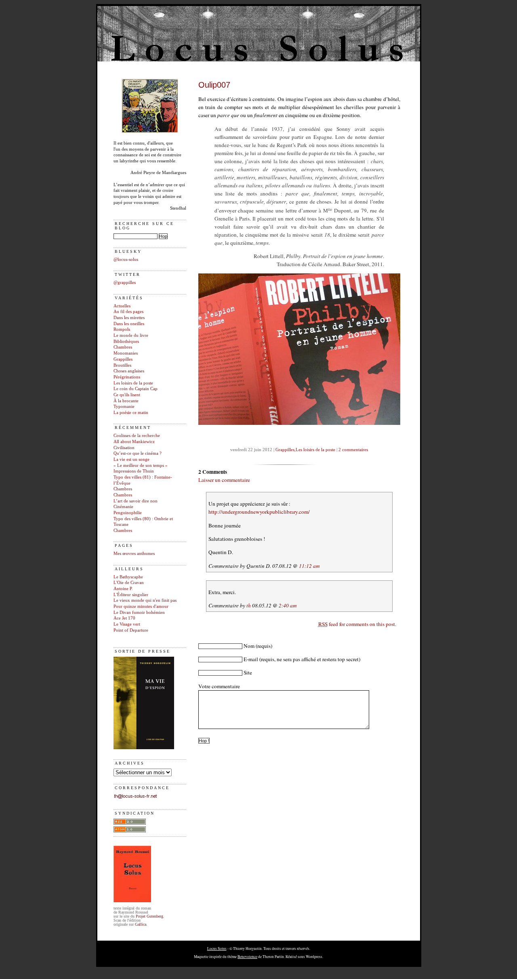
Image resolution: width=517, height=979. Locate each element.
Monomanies (125, 353)
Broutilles (122, 365)
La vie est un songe (131, 459)
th (248, 605)
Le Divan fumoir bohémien (139, 612)
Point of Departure (130, 630)
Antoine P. (123, 588)
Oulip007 (214, 84)
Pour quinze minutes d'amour (140, 606)
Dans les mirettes (129, 317)
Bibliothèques (126, 341)
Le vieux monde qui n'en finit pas (145, 600)
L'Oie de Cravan (128, 582)
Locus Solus (217, 948)
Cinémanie (123, 506)
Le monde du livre (130, 335)
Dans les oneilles (128, 323)
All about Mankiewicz (134, 441)
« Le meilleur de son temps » (140, 465)
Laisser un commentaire (224, 479)
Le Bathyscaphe (128, 577)
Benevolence (247, 956)
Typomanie (124, 406)
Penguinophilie (127, 513)
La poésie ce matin (130, 412)
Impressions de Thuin (133, 471)
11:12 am (309, 565)
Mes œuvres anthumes (134, 553)
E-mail (251, 659)
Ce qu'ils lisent (126, 395)
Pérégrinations (126, 377)
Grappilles (122, 359)
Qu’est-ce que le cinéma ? (137, 453)
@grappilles (124, 282)
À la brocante (126, 401)
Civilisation (124, 447)
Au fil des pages (128, 311)
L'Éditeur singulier (130, 594)
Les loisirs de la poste (133, 383)
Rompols (121, 329)
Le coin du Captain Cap (135, 389)
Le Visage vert (126, 624)
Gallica (140, 924)
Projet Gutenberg (149, 916)
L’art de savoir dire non (135, 501)
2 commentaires (353, 449)
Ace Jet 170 (124, 618)
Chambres (122, 347)
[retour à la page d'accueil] (150, 131)
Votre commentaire (219, 686)
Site (248, 672)
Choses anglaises (128, 371)
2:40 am (288, 605)
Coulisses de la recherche (136, 435)
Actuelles (121, 306)
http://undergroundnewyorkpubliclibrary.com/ (259, 511)
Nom (249, 645)
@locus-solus (125, 259)
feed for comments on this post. (357, 624)
